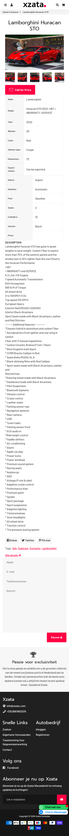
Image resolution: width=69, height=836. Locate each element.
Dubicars (23, 548)
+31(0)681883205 (16, 711)
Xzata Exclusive (11, 12)
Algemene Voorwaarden (16, 734)
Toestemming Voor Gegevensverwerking (15, 742)
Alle (14, 548)
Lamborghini (49, 548)
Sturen (55, 637)
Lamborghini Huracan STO (34, 26)
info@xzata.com (16, 705)
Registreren (42, 734)
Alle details (11, 555)
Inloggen (41, 729)
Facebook (13, 767)
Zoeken (7, 729)
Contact (7, 749)
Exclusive (35, 548)
